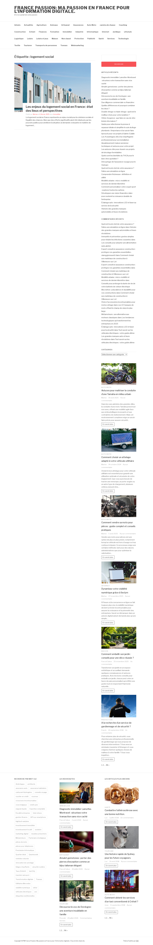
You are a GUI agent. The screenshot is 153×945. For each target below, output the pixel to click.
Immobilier (67, 32)
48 (107, 765)
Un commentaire (127, 818)
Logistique (19, 39)
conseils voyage (41, 792)
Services (111, 39)
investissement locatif (24, 830)
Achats (17, 25)
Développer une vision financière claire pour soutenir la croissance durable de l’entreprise (116, 196)
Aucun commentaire (128, 534)
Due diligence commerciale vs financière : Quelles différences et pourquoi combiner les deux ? (118, 105)
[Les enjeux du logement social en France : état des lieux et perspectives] (52, 87)
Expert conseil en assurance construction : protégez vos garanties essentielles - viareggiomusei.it (118, 252)
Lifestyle (128, 32)
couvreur (34, 796)
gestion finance (21, 817)
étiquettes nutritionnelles (25, 896)
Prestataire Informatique (25, 850)
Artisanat (65, 25)
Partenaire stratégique (37, 838)
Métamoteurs (21, 838)
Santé (101, 39)
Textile (17, 45)
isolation (38, 830)
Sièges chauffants (22, 867)
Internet (105, 32)
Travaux (63, 45)
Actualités (28, 25)
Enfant (32, 32)
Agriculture (41, 25)
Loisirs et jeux (42, 39)
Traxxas (39, 879)
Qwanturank (33, 854)
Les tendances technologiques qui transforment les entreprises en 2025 (117, 320)
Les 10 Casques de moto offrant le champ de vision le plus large (117, 308)
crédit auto (34, 805)
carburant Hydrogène (24, 792)
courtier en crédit (22, 796)
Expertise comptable (37, 809)
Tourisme (28, 45)
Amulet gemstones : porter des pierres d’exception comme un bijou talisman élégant (117, 90)
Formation (54, 32)
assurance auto (21, 788)
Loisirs (30, 39)
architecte (31, 784)
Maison (55, 39)
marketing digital (22, 834)
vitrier (35, 888)
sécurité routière (38, 867)
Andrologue (20, 784)
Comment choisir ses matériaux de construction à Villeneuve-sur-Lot (117, 258)
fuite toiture (37, 813)
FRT (137, 941)
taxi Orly (32, 871)
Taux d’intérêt (21, 871)
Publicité (91, 39)
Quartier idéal (21, 854)
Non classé (66, 39)
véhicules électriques (23, 892)
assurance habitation (38, 788)
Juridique (116, 32)
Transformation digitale (24, 879)
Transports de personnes (46, 45)
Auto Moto (91, 25)
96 (65, 930)
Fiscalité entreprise (23, 813)
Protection (79, 39)
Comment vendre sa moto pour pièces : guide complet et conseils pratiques (118, 526)
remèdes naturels (22, 859)
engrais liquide (21, 809)
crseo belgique (21, 805)
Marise (35, 114)
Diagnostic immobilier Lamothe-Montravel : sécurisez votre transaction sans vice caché (118, 80)
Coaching (123, 25)
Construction (20, 32)
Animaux (54, 25)
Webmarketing (77, 45)
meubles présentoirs (39, 834)
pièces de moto (21, 842)
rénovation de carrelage (25, 863)
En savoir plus (108, 424)
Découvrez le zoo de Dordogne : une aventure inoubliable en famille (76, 911)
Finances (43, 32)
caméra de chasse (107, 25)
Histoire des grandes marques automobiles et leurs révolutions (118, 230)
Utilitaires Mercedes (23, 883)
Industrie (79, 32)
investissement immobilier (25, 825)
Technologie (123, 39)
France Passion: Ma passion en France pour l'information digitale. (72, 9)
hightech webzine (22, 821)
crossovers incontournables (26, 801)
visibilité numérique (23, 888)
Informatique (92, 32)
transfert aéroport (22, 875)
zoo (35, 892)
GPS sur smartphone (38, 817)
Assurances (78, 25)
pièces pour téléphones (24, 846)
